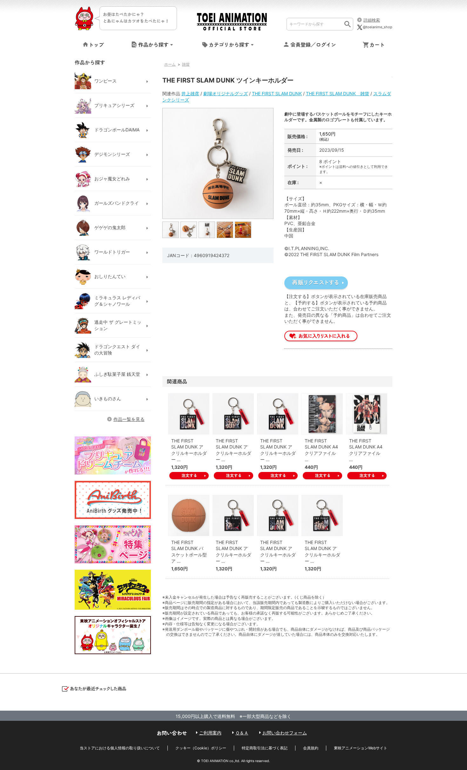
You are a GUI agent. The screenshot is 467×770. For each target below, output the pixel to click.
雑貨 (186, 64)
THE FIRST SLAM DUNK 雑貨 (337, 93)
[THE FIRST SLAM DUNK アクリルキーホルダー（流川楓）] (233, 515)
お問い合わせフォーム (284, 732)
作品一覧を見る (129, 419)
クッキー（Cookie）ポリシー (200, 748)
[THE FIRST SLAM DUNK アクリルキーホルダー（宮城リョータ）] (277, 515)
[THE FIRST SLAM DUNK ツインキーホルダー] (171, 229)
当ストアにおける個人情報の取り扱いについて (120, 748)
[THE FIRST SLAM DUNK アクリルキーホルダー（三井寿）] (322, 515)
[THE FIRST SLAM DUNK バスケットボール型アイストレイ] (188, 515)
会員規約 (310, 748)
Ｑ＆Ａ (241, 732)
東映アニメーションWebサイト (360, 748)
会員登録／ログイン (313, 44)
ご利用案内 (210, 732)
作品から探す (153, 44)
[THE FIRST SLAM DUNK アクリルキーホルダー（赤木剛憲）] (233, 414)
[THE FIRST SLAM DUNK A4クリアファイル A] (322, 414)
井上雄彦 (190, 93)
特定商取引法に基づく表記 (265, 748)
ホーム (170, 64)
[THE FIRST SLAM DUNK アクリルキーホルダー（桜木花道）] (188, 414)
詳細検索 (371, 20)
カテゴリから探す (229, 44)
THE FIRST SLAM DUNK (277, 93)
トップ (96, 44)
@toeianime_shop (377, 27)
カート (377, 44)
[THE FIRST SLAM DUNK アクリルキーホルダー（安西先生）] (277, 414)
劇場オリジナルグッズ (225, 93)
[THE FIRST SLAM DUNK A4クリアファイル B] (366, 414)
